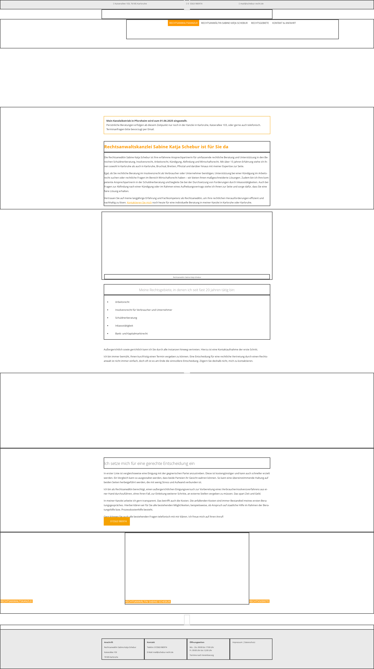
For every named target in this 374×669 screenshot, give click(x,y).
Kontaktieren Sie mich (139, 202)
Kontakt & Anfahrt (284, 23)
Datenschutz (249, 642)
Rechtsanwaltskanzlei (183, 23)
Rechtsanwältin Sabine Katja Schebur (224, 23)
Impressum (237, 642)
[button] (117, 521)
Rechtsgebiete (260, 23)
